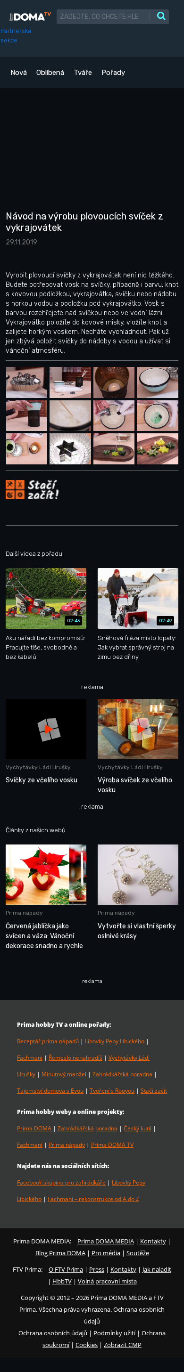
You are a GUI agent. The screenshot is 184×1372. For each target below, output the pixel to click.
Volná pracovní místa (107, 1281)
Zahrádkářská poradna (122, 1074)
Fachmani (29, 1058)
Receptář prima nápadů (48, 1041)
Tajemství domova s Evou (50, 1091)
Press (96, 1269)
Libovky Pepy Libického (114, 1041)
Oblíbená (50, 72)
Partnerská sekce (15, 35)
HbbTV (62, 1281)
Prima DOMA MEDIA (105, 1241)
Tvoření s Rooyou (112, 1091)
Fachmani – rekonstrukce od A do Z (93, 1199)
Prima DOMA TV (112, 1145)
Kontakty (153, 1241)
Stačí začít (154, 1091)
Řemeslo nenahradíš (75, 1058)
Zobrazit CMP (123, 1344)
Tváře (83, 72)
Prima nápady (67, 1145)
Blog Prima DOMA (60, 1253)
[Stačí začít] (32, 489)
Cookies (86, 1344)
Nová (18, 72)
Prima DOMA (34, 1128)
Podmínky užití (114, 1333)
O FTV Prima (66, 1269)
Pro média (106, 1253)
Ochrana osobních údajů (52, 1333)
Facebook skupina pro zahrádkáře (61, 1182)
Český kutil (137, 1128)
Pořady (113, 72)
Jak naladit (156, 1269)
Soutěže (137, 1253)
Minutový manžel (64, 1074)
